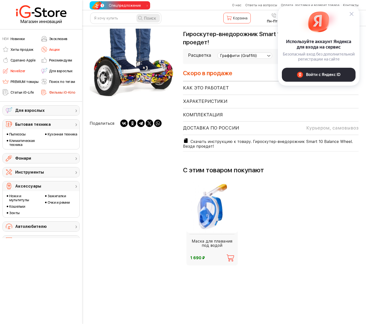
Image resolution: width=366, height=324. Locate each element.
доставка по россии (271, 128)
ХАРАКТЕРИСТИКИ (205, 101)
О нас (237, 5)
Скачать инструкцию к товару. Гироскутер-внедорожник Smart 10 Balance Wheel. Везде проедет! (268, 144)
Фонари (23, 158)
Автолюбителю (31, 226)
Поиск (150, 18)
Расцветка (199, 55)
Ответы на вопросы (261, 5)
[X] (149, 123)
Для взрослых (30, 110)
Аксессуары (28, 186)
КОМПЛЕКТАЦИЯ (203, 115)
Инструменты (29, 172)
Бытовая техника (33, 124)
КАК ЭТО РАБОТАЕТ (206, 88)
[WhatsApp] (158, 123)
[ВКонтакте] (124, 123)
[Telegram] (141, 123)
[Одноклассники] (132, 123)
